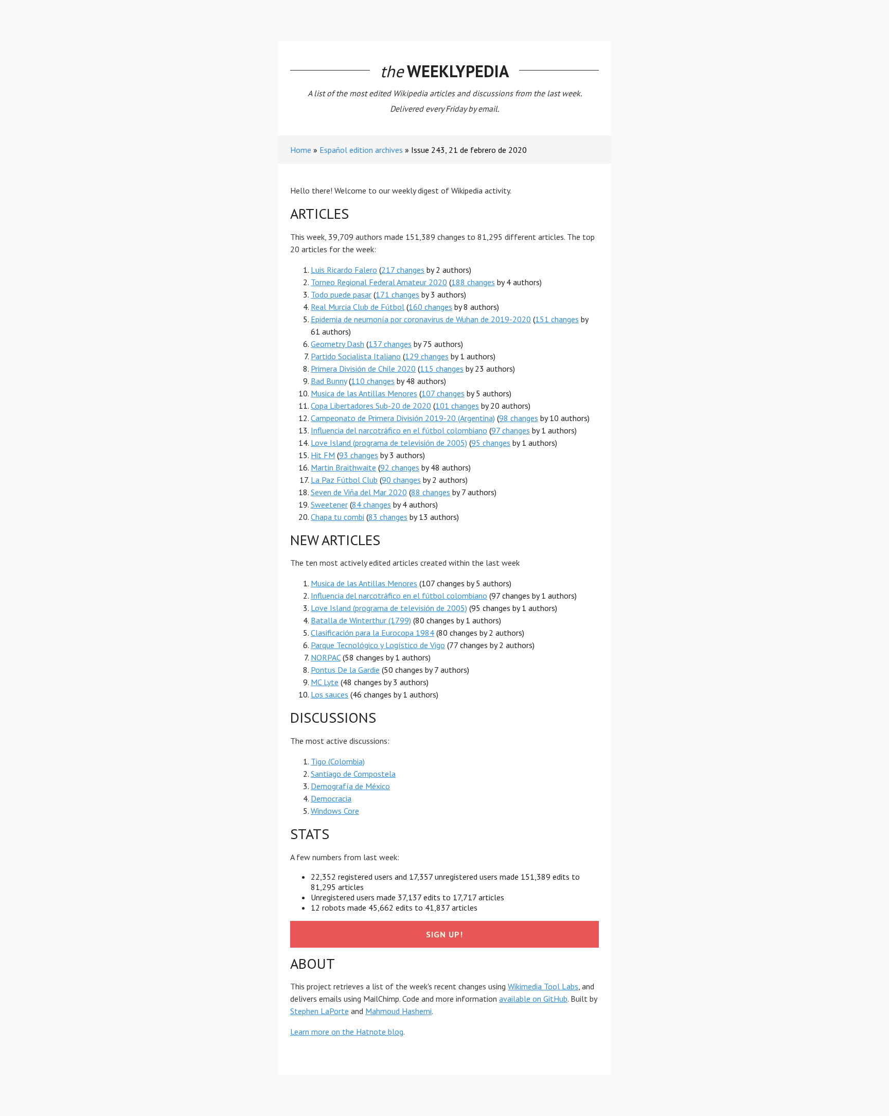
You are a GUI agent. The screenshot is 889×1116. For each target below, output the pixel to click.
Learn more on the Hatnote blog (346, 1031)
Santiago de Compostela (353, 774)
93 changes (358, 455)
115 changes (442, 368)
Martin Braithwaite (343, 467)
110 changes (373, 381)
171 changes (397, 294)
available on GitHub (533, 998)
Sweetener (329, 504)
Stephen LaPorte (319, 1011)
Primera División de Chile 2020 (363, 368)
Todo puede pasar (341, 294)
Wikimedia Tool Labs (543, 986)
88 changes (430, 492)
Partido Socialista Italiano (356, 356)
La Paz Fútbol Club (344, 480)
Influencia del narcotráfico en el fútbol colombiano (399, 430)
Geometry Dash (337, 344)
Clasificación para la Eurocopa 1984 (372, 632)
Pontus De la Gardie (345, 670)
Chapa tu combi (337, 517)
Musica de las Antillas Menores (364, 393)
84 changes (371, 504)
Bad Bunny (329, 381)
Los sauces (329, 694)
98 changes (518, 418)
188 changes (473, 282)
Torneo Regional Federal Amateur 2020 (379, 282)
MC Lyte (325, 682)
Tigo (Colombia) (338, 761)
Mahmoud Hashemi (398, 1011)
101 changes (457, 405)
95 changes (490, 443)
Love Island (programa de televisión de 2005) (389, 443)
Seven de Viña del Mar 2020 (359, 492)
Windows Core (335, 811)
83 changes (387, 517)
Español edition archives (361, 150)
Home (300, 150)
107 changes (443, 393)
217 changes (402, 270)
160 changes (430, 307)
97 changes (510, 430)
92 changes (399, 467)
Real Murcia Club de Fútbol (357, 307)
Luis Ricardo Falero (344, 270)
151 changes (557, 319)
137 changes (390, 344)
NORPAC (326, 657)
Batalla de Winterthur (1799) (361, 620)
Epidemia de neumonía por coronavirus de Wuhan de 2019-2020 (421, 319)
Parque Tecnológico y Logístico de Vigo (378, 645)
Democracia (331, 798)
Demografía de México (350, 786)
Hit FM (323, 455)
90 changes (401, 480)
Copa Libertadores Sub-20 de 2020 (371, 405)
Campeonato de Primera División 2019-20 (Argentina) (403, 418)
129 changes (427, 356)
